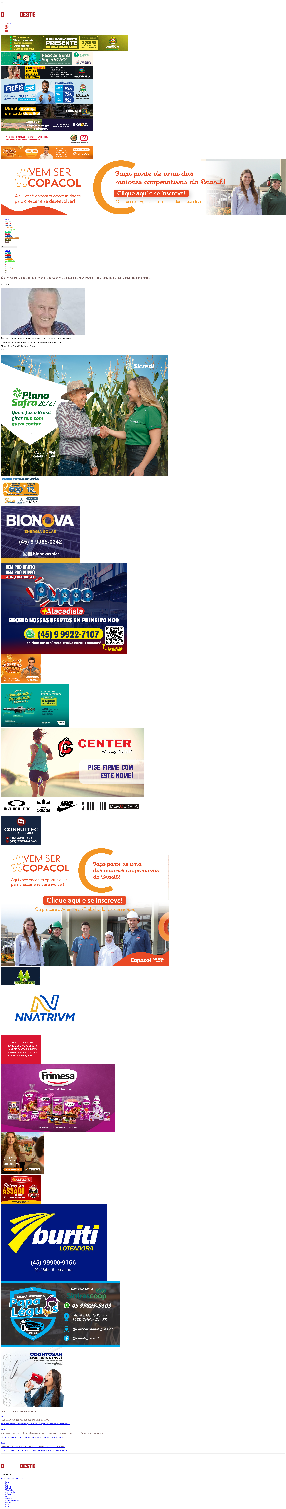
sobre (10, 26)
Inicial (7, 251)
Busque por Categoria (9, 247)
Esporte (8, 1484)
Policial (8, 1488)
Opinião (8, 1502)
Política (8, 1486)
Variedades (9, 1490)
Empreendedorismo (12, 1500)
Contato (11, 29)
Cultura (8, 1494)
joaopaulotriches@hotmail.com (12, 1478)
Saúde (7, 1496)
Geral (7, 1504)
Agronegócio (10, 1492)
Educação (8, 1498)
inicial (10, 24)
